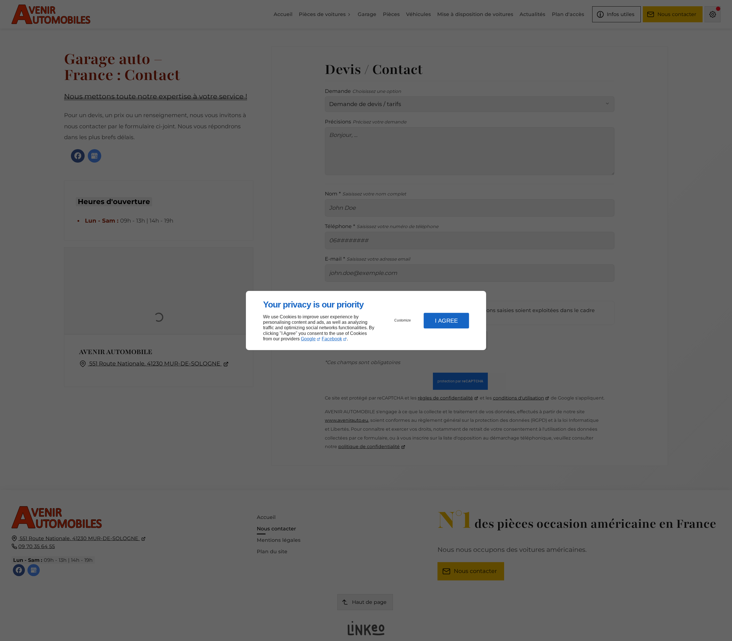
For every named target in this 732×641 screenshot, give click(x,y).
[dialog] (366, 320)
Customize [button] (402, 320)
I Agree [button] (446, 320)
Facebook (332, 338)
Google (308, 338)
